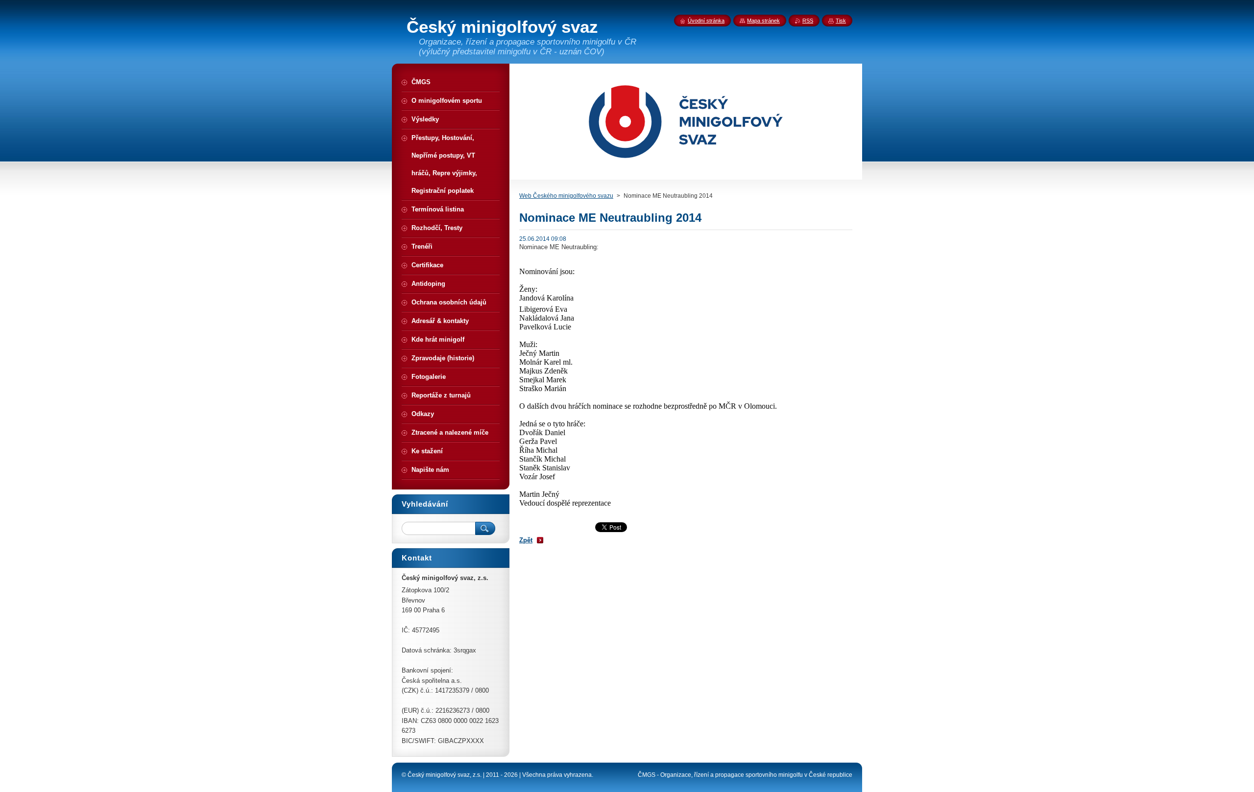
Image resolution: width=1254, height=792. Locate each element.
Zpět (525, 540)
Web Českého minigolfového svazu (566, 196)
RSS (807, 20)
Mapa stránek (763, 20)
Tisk (841, 20)
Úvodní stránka (706, 20)
